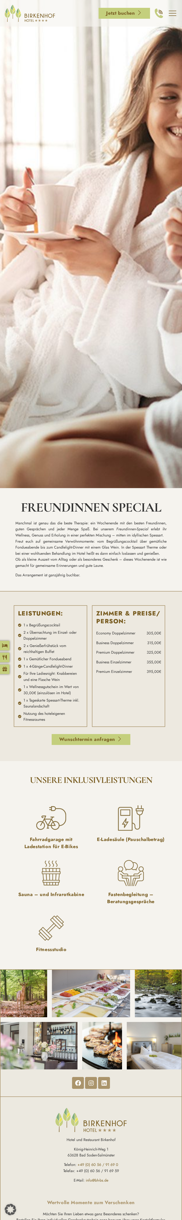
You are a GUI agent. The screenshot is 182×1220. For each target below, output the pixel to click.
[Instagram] (91, 1083)
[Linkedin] (104, 1083)
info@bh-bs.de (97, 1180)
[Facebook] (78, 1083)
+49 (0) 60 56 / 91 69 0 (97, 1164)
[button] (10, 1209)
